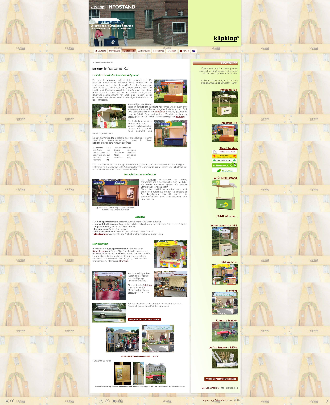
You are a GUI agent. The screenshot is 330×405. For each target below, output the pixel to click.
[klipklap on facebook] (120, 401)
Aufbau (173, 51)
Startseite (101, 51)
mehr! (140, 356)
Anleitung (147, 285)
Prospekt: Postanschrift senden (144, 319)
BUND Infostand (227, 216)
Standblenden (99, 251)
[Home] (107, 401)
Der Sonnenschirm (210, 388)
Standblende (159, 112)
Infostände (130, 51)
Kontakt (185, 51)
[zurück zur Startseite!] (226, 38)
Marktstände (114, 51)
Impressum (208, 400)
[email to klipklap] (114, 401)
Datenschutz (221, 400)
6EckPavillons (144, 51)
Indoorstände (158, 51)
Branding (180, 116)
